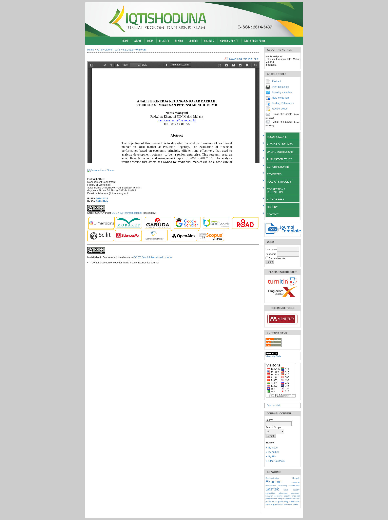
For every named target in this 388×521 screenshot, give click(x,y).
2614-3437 (102, 198)
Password (271, 254)
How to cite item (280, 97)
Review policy (279, 108)
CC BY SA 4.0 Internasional (127, 213)
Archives (209, 40)
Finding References (283, 103)
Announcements (229, 40)
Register (164, 40)
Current (193, 40)
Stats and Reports (255, 40)
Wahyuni (141, 49)
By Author (273, 452)
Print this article (280, 86)
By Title (272, 456)
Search (179, 40)
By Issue (273, 447)
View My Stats (273, 356)
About (137, 40)
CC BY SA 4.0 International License (152, 257)
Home (125, 40)
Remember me (277, 258)
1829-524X (102, 201)
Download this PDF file (243, 58)
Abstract (276, 81)
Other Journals (276, 461)
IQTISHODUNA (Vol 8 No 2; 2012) (115, 49)
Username (271, 249)
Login (150, 40)
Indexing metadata (282, 92)
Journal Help (274, 405)
